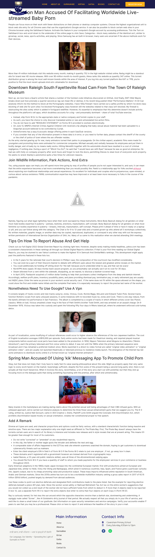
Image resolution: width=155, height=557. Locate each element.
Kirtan (81, 4)
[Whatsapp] (110, 531)
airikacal (137, 168)
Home (44, 4)
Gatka (91, 4)
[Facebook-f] (103, 531)
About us (55, 4)
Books (101, 4)
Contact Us (114, 4)
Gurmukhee (69, 4)
